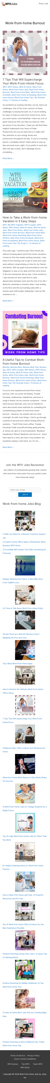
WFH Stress (13, 87)
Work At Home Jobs (24, 372)
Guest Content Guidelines (25, 1059)
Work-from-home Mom (20, 92)
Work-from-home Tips (24, 97)
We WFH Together (15, 225)
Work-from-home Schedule (21, 238)
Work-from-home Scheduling (24, 95)
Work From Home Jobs (18, 90)
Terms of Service (17, 1056)
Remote (6, 367)
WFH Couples (30, 225)
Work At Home (25, 87)
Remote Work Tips (31, 367)
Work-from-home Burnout (14, 233)
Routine (43, 367)
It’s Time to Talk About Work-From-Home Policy (23, 608)
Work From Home (15, 230)
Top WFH (25, 1064)
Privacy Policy (33, 1056)
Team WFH (38, 1064)
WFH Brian (25, 1067)
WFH (5, 87)
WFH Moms (30, 370)
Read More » (8, 158)
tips (4, 370)
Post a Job (43, 4)
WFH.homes (12, 1064)
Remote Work (16, 367)
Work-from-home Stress (29, 241)
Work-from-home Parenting (14, 235)
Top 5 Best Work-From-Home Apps (17, 663)
